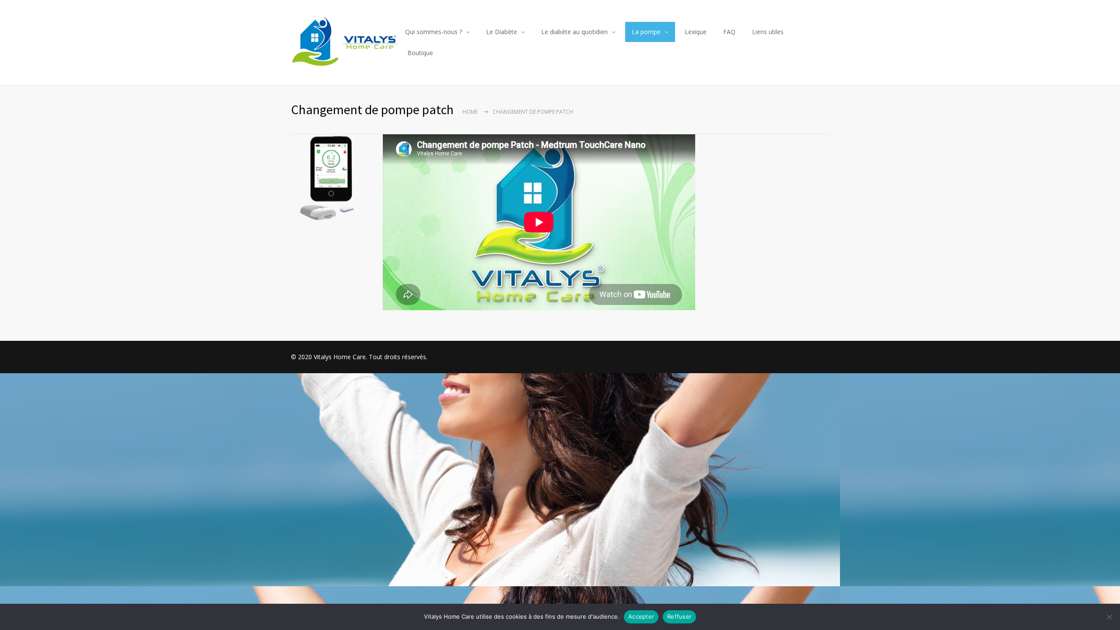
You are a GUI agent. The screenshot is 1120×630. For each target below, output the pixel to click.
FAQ (729, 32)
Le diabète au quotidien (574, 32)
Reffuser (679, 616)
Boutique (420, 53)
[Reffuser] (1109, 616)
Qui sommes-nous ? (433, 32)
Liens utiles (768, 32)
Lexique (696, 32)
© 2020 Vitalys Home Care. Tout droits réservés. (359, 357)
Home (470, 112)
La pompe (646, 32)
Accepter (641, 616)
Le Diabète (501, 32)
